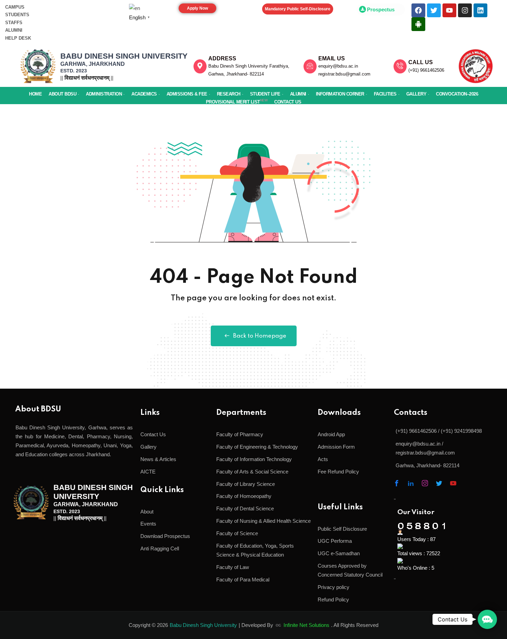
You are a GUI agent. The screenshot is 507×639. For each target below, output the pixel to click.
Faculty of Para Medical (242, 579)
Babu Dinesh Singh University (203, 625)
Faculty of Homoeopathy (243, 496)
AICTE (148, 472)
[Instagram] (465, 10)
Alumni (298, 94)
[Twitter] (434, 10)
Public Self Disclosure (342, 529)
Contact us (287, 101)
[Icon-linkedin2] (411, 483)
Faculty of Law (232, 567)
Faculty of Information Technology (254, 459)
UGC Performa (335, 541)
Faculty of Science (237, 533)
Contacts (410, 413)
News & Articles (158, 459)
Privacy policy (333, 587)
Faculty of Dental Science (245, 508)
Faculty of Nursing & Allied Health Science (263, 521)
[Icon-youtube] (453, 483)
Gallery (416, 94)
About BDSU (62, 94)
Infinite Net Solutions (306, 625)
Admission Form (336, 447)
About (146, 512)
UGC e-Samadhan (339, 553)
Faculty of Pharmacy (239, 434)
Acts (323, 459)
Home (35, 94)
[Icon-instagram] (425, 483)
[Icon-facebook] (396, 483)
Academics (144, 94)
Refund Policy (333, 599)
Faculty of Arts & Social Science (252, 472)
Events (148, 524)
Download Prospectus (165, 536)
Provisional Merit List (237, 101)
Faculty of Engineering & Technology (257, 447)
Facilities (385, 94)
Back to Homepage (259, 336)
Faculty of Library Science (245, 484)
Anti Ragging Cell (159, 548)
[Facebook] (418, 10)
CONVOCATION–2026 (457, 94)
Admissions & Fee (187, 94)
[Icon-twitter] (439, 483)
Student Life (265, 94)
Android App (331, 434)
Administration (104, 94)
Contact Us (153, 434)
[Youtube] (449, 10)
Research (228, 94)
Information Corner (340, 94)
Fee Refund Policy (338, 472)
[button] (487, 619)
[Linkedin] (480, 10)
